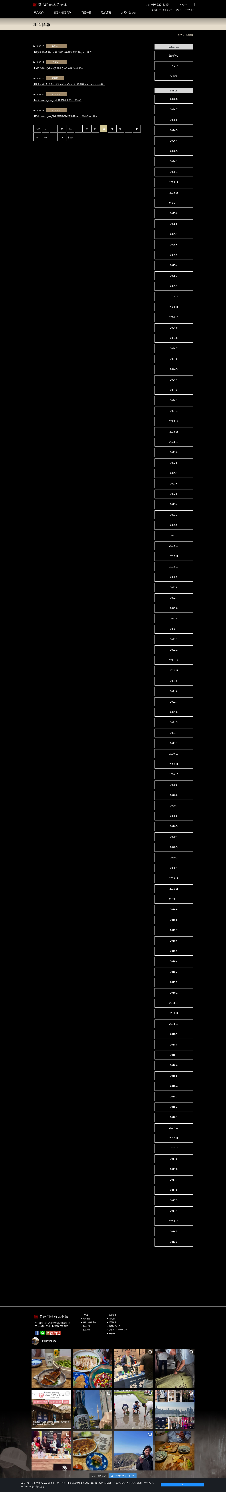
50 (37, 137)
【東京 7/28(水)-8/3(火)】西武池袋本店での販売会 (57, 100)
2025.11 (173, 192)
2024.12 (173, 296)
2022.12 (173, 546)
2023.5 (174, 494)
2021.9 (174, 681)
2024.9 (174, 327)
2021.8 (174, 691)
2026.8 (174, 99)
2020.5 (174, 826)
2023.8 (174, 463)
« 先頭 (37, 129)
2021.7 (174, 701)
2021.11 (173, 670)
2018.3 (174, 1096)
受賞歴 (173, 76)
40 (137, 129)
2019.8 (174, 920)
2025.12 (173, 182)
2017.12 (173, 1127)
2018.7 (174, 1055)
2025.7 (174, 234)
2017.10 (173, 1148)
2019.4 (174, 961)
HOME (179, 35)
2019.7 (174, 930)
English (112, 1333)
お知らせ (174, 55)
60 (45, 137)
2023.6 (174, 483)
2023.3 (174, 515)
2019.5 (174, 951)
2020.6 (174, 816)
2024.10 (173, 317)
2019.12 (173, 878)
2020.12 (173, 753)
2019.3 (174, 972)
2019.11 (173, 888)
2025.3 (174, 276)
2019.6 (174, 940)
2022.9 (174, 577)
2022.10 (173, 566)
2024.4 (174, 379)
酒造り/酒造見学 (62, 12)
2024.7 (174, 348)
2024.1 (174, 411)
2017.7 (174, 1179)
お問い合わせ (128, 12)
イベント (174, 65)
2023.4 (174, 504)
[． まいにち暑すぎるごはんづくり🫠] (92, 1368)
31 (112, 129)
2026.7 (174, 109)
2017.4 (174, 1210)
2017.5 (174, 1200)
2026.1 (174, 172)
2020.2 (174, 857)
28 (87, 129)
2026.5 (174, 130)
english (183, 4)
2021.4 (174, 733)
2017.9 (174, 1159)
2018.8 (174, 1044)
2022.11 (173, 556)
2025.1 (174, 286)
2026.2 (174, 161)
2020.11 (173, 764)
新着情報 (112, 1315)
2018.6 (174, 1065)
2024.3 (174, 390)
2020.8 (174, 795)
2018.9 (174, 1034)
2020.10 (173, 774)
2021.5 (174, 722)
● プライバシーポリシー (184, 10)
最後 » (70, 137)
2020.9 (174, 785)
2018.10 (173, 1024)
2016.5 (174, 1231)
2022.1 (174, 649)
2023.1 (174, 535)
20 (70, 129)
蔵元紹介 (39, 12)
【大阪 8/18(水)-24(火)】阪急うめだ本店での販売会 (58, 68)
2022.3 (174, 639)
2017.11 (173, 1138)
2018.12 (173, 1003)
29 (95, 129)
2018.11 (173, 1013)
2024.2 (174, 400)
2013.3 (174, 1242)
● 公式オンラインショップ (161, 10)
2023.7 (174, 473)
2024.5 (174, 369)
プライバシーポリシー (118, 1330)
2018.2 (174, 1107)
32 (120, 129)
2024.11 (173, 307)
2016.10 (173, 1221)
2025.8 (174, 224)
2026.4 (174, 140)
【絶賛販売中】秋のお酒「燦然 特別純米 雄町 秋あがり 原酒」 (63, 52)
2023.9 (174, 452)
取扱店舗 (106, 12)
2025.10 (173, 203)
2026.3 (174, 151)
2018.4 (174, 1086)
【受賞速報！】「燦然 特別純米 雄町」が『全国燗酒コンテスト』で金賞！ (69, 84)
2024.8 (174, 338)
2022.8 (174, 587)
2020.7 (174, 805)
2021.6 (174, 712)
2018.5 (174, 1076)
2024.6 (174, 359)
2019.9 (174, 909)
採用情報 (112, 1322)
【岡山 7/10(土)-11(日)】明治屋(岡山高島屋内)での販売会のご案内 (65, 116)
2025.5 (174, 255)
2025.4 (174, 265)
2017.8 (174, 1169)
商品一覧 (86, 12)
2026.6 (174, 120)
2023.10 (173, 442)
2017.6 (174, 1190)
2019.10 (173, 899)
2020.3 (174, 847)
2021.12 (173, 660)
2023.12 (173, 421)
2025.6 (174, 244)
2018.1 (174, 1117)
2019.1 (174, 992)
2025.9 (174, 213)
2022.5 (174, 618)
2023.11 (173, 431)
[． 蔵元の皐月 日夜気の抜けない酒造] (133, 1450)
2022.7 (174, 598)
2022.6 (174, 608)
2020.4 (174, 837)
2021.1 (174, 743)
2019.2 (174, 982)
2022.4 (174, 629)
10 (62, 129)
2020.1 (174, 868)
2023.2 (174, 525)
